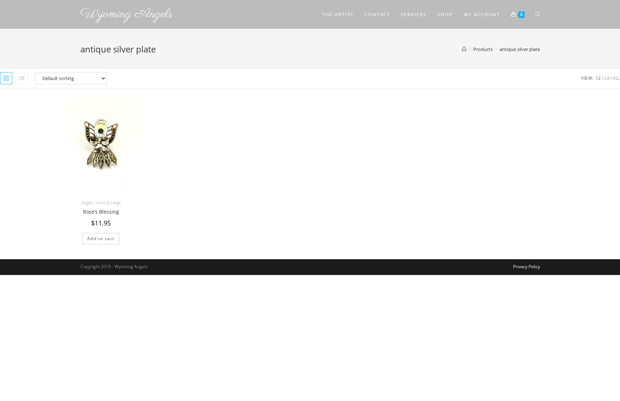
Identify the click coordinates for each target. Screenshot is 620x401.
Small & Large (108, 203)
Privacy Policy (526, 267)
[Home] (464, 49)
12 (598, 78)
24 (606, 78)
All (616, 78)
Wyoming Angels (126, 14)
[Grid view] (6, 78)
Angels (87, 203)
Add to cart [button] (100, 239)
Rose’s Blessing (101, 211)
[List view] (22, 78)
